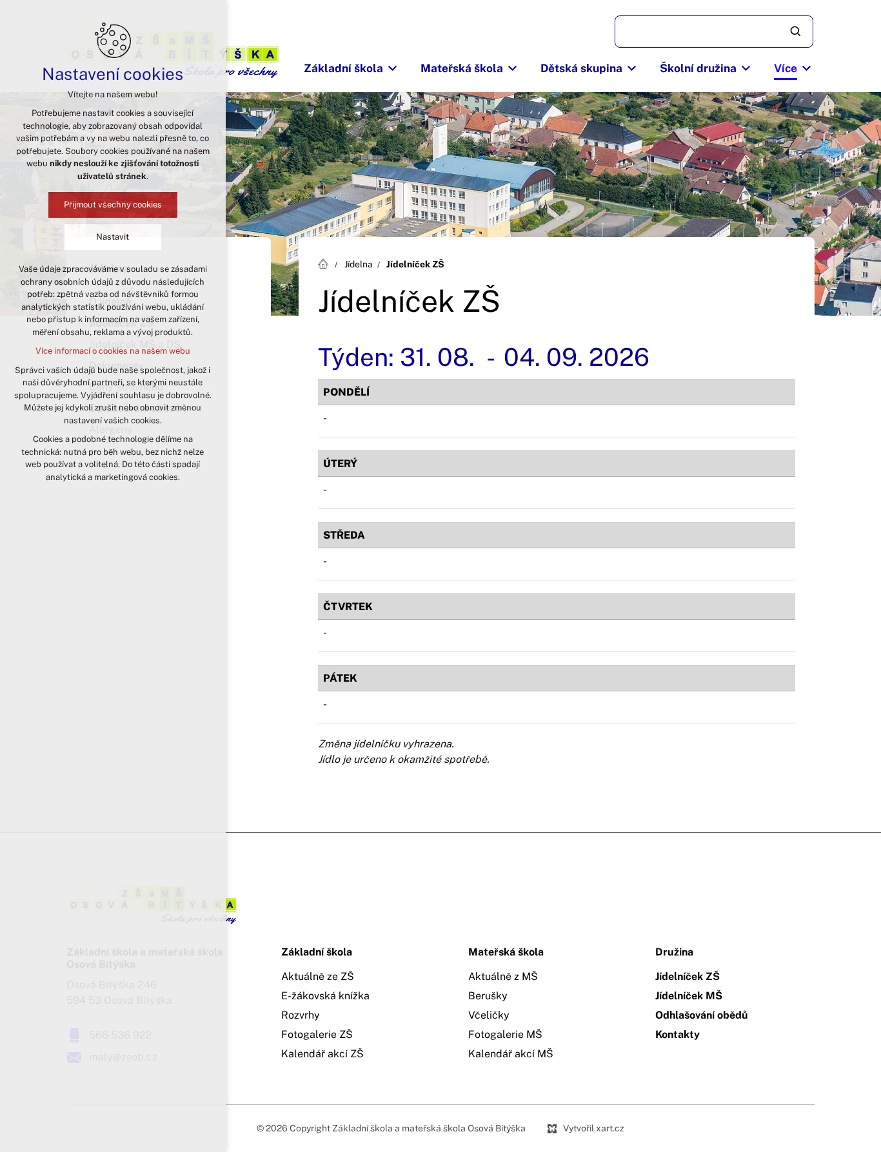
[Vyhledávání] (714, 31)
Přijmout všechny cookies (113, 204)
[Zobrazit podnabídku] (392, 68)
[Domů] (326, 262)
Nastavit (113, 237)
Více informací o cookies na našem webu (112, 351)
